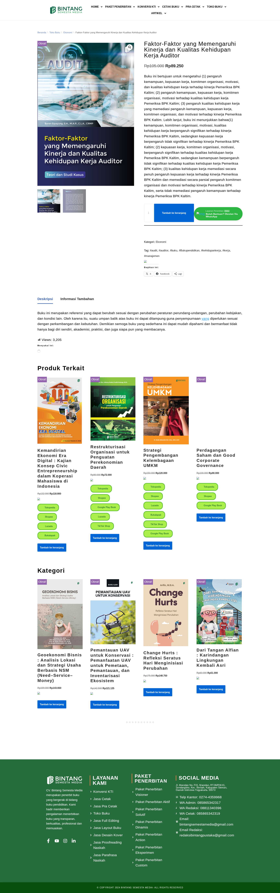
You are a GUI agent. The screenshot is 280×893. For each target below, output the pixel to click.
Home (95, 6)
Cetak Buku (170, 6)
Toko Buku (214, 6)
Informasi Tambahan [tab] (77, 299)
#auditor (163, 250)
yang (205, 318)
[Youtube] (57, 841)
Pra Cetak (193, 6)
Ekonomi (67, 32)
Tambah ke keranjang (174, 212)
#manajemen (151, 256)
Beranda (41, 32)
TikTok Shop (103, 526)
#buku (173, 250)
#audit (153, 250)
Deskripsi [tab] (45, 299)
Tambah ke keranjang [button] (52, 547)
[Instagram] (65, 841)
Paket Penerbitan (118, 6)
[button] (130, 47)
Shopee (48, 516)
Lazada (48, 526)
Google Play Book (106, 507)
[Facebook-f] (48, 841)
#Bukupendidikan (189, 250)
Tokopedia (49, 507)
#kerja (226, 250)
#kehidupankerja (211, 250)
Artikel (156, 13)
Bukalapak (49, 535)
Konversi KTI (147, 6)
